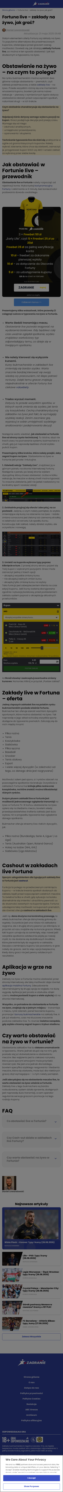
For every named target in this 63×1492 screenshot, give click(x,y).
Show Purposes (31, 1486)
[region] (31, 1473)
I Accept (31, 1478)
